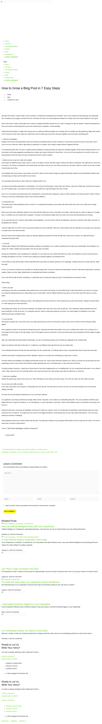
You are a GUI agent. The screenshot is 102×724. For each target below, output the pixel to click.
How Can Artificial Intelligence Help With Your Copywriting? (28, 526)
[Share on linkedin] (51, 111)
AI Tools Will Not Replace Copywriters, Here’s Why (24, 540)
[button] (51, 62)
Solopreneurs (9, 54)
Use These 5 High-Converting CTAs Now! (20, 569)
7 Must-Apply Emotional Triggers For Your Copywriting (26, 604)
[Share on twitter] (51, 109)
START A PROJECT (11, 57)
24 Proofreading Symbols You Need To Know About (24, 631)
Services (8, 43)
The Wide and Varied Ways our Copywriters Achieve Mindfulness (31, 582)
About (7, 41)
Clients (7, 49)
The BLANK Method (11, 46)
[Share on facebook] (51, 106)
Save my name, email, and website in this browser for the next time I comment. (30, 505)
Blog (6, 51)
